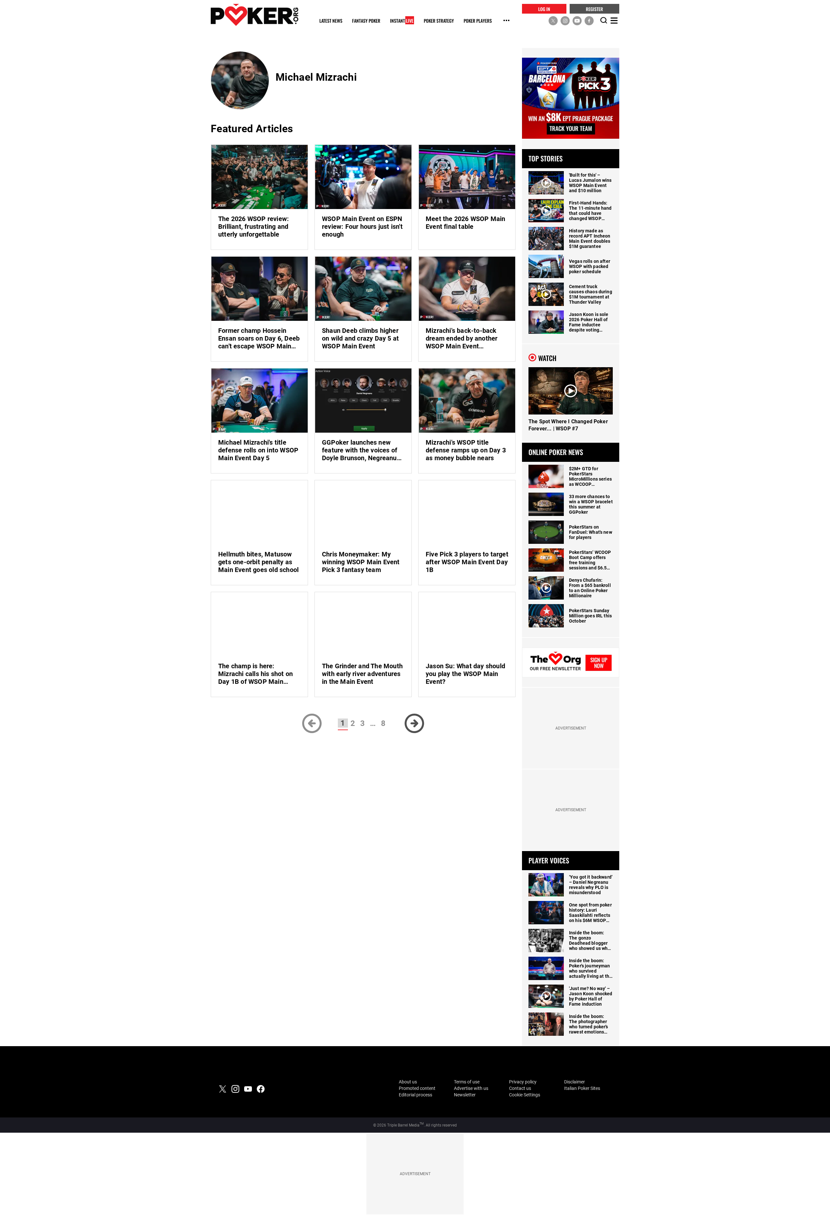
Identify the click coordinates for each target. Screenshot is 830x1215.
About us (408, 1081)
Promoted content (417, 1088)
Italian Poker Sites (582, 1088)
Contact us (520, 1088)
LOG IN (544, 9)
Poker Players (478, 21)
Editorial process (415, 1094)
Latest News (330, 21)
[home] (254, 15)
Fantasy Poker (366, 21)
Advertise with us (471, 1088)
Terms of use (467, 1081)
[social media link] (553, 20)
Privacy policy (523, 1081)
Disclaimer (574, 1081)
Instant (401, 21)
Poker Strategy (439, 21)
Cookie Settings (524, 1094)
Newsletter (465, 1094)
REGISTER (594, 9)
